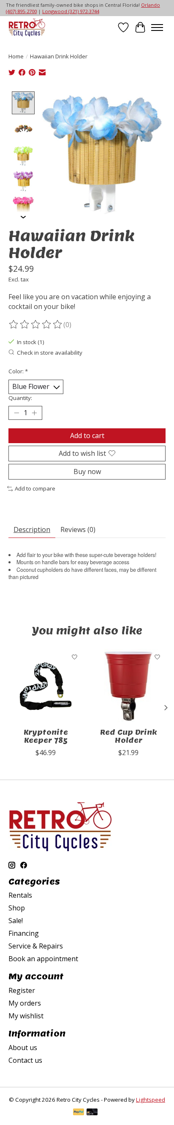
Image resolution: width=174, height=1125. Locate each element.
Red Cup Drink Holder (128, 736)
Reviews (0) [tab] (77, 529)
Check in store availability (49, 352)
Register (21, 990)
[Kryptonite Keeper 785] (45, 686)
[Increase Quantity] (34, 412)
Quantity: (20, 398)
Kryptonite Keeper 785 (46, 736)
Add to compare (35, 488)
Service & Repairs (35, 946)
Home (16, 56)
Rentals (20, 895)
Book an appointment (43, 958)
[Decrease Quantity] (16, 412)
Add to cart (87, 435)
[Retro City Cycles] (26, 27)
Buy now (87, 471)
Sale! (15, 920)
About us (22, 1047)
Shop (16, 908)
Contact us (25, 1060)
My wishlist (26, 1015)
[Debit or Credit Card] (92, 1112)
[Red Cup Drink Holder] (128, 686)
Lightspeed (150, 1099)
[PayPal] (78, 1112)
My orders (24, 1003)
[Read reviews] (35, 325)
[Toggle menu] (157, 27)
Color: (18, 371)
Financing (23, 933)
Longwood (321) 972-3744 (70, 11)
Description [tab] (32, 529)
